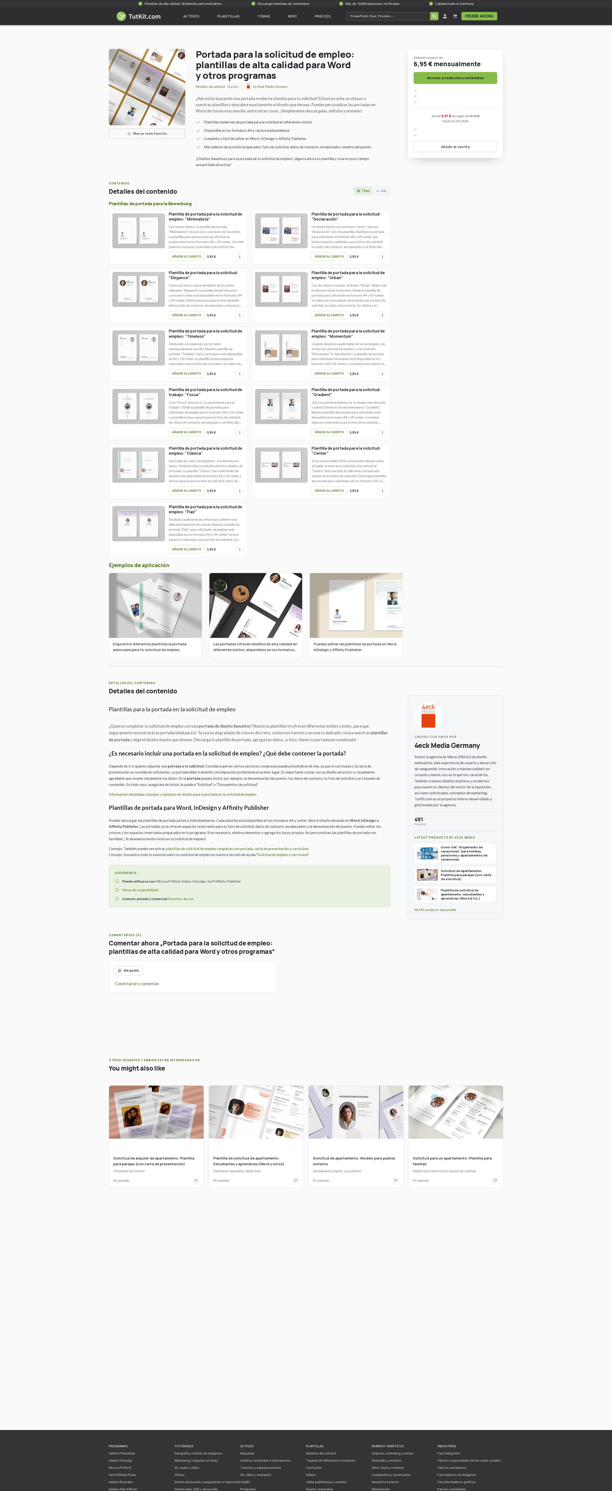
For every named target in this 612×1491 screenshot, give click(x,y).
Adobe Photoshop (122, 1453)
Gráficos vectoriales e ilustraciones (265, 1460)
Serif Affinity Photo (122, 1475)
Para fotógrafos (448, 1453)
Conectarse (126, 983)
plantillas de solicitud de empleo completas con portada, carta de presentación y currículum (237, 848)
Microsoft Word (120, 1467)
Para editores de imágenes (456, 1475)
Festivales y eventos (386, 1460)
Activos (247, 1446)
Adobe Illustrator (121, 1482)
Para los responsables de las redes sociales (469, 1460)
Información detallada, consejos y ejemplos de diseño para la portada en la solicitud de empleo (183, 794)
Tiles (365, 191)
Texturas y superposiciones (260, 1467)
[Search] (434, 16)
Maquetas (247, 1453)
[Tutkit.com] (138, 16)
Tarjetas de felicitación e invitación (330, 1460)
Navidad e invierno (385, 1482)
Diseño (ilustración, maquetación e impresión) (207, 1482)
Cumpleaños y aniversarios (391, 1475)
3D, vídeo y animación (255, 1475)
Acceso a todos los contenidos (455, 78)
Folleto (311, 1475)
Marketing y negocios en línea (196, 1460)
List (383, 191)
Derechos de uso (180, 899)
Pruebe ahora (479, 16)
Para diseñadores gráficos (456, 1482)
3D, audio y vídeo (187, 1467)
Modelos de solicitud (210, 86)
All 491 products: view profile (435, 910)
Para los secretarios (451, 1467)
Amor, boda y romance (388, 1467)
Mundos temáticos (388, 1446)
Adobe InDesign (120, 1460)
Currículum (314, 1467)
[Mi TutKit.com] (445, 16)
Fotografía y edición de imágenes (198, 1453)
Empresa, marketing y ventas (392, 1453)
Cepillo (245, 1482)
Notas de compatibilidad (140, 890)
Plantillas (314, 1446)
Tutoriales (184, 1446)
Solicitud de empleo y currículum (282, 854)
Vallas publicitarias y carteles (326, 1482)
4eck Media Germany (273, 86)
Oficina (180, 1475)
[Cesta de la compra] (455, 16)
